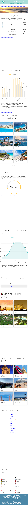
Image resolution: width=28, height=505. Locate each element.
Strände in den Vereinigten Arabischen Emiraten (12, 286)
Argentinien (18, 486)
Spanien (16, 403)
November (12, 432)
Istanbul (17, 389)
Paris (2, 375)
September (12, 428)
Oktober (11, 430)
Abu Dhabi (18, 312)
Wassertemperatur (13, 26)
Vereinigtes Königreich (19, 376)
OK (25, 496)
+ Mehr (14, 165)
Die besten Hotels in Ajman (6, 109)
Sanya (2, 146)
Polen (17, 482)
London (17, 375)
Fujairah (17, 326)
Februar (11, 416)
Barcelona (17, 402)
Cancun (16, 132)
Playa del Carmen (19, 160)
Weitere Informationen (16, 503)
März (11, 418)
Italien (2, 390)
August (11, 426)
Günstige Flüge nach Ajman (6, 111)
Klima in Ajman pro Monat (6, 272)
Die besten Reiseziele (5, 405)
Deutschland (4, 480)
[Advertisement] (14, 52)
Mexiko (3, 492)
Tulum (2, 160)
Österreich (4, 479)
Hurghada (17, 146)
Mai (11, 421)
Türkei (16, 390)
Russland (18, 488)
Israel (17, 484)
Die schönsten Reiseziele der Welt (8, 195)
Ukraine (3, 482)
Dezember (12, 433)
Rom (2, 389)
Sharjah (3, 326)
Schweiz (4, 486)
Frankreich (3, 376)
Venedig (3, 402)
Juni (11, 423)
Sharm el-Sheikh (4, 132)
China (17, 490)
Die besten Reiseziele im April (7, 36)
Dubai (2, 312)
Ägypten (17, 477)
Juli (11, 425)
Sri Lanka (18, 492)
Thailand (17, 480)
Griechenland (18, 479)
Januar (11, 414)
